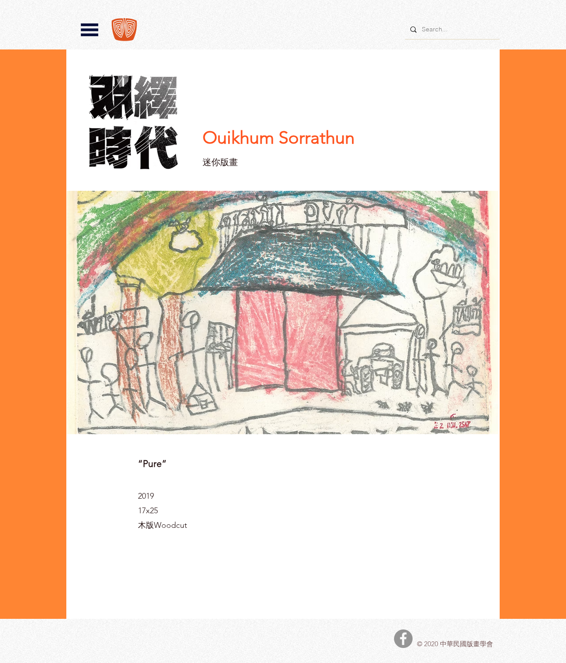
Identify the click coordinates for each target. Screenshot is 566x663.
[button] (89, 30)
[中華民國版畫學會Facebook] (403, 638)
